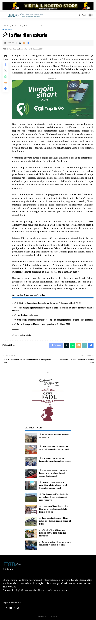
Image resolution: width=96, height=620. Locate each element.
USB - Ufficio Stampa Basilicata (14, 49)
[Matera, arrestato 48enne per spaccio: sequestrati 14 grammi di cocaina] (31, 545)
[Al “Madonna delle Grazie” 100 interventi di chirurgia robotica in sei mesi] (31, 461)
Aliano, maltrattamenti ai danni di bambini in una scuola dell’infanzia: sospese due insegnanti (53, 473)
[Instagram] (14, 608)
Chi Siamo (7, 569)
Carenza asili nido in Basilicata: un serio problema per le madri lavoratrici (54, 448)
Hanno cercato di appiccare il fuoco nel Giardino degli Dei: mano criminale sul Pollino (55, 521)
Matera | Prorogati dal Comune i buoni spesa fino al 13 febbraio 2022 (43, 324)
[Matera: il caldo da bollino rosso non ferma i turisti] (31, 438)
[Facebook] (3, 608)
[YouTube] (11, 608)
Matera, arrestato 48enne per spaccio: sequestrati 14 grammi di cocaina (55, 543)
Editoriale (8, 29)
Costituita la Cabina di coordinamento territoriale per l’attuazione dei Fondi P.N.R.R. (48, 303)
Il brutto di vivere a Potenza (27, 315)
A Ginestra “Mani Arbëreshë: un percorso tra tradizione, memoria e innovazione (52, 533)
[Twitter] (7, 608)
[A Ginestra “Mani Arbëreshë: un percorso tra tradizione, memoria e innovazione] (31, 533)
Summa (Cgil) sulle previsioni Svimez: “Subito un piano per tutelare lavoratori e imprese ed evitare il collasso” (53, 309)
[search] (79, 15)
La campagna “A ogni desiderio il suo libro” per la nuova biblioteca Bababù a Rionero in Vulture (54, 509)
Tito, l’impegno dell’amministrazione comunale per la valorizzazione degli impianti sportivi (54, 497)
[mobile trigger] (4, 15)
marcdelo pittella (24, 335)
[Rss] (18, 608)
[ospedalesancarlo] (48, 19)
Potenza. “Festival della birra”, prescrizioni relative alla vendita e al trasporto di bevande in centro (53, 485)
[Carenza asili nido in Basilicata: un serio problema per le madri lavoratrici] (31, 449)
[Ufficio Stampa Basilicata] (25, 15)
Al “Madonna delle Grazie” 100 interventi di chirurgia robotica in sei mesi (55, 460)
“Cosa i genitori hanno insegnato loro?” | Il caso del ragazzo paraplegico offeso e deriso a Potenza (54, 319)
